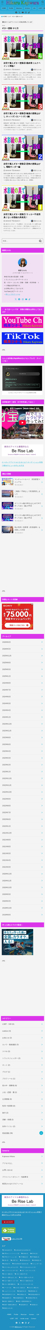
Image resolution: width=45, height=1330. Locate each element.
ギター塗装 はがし (10, 1277)
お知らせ (7, 1038)
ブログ (6, 1072)
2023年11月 (6, 731)
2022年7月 (6, 812)
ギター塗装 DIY (21, 1274)
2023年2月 (6, 765)
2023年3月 (6, 758)
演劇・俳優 (8, 1119)
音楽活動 (7, 1133)
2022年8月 (6, 806)
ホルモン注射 (20, 1287)
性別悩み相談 (35, 1294)
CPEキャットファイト (11, 1253)
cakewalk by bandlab (23, 1250)
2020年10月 (7, 887)
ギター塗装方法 (27, 1281)
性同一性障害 (8, 1106)
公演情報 (7, 1099)
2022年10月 (7, 792)
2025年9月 (6, 662)
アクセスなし (7, 1163)
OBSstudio (26, 1260)
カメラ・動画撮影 (10, 1044)
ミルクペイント (9, 1291)
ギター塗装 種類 (9, 1284)
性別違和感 (19, 1298)
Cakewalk (8, 1250)
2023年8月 (6, 737)
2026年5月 (6, 649)
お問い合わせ (7, 1170)
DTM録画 (35, 1257)
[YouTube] (23, 12)
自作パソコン (8, 1126)
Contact (33, 1318)
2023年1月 (6, 772)
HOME (4, 8)
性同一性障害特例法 (24, 1301)
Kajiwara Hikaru (8, 1156)
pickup (7, 1264)
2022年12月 (7, 778)
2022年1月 (6, 826)
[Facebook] (16, 12)
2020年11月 (6, 881)
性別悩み (22, 1294)
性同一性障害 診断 (10, 1304)
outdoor (6, 1031)
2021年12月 (7, 833)
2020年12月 (7, 874)
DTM (34, 1253)
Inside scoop (24, 1318)
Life (34, 8)
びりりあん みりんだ (11, 1267)
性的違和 (24, 1304)
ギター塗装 (8, 1274)
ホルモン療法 (34, 1287)
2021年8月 (6, 846)
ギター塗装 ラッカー (11, 1281)
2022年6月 (6, 819)
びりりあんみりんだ (28, 1267)
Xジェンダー (37, 1264)
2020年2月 (6, 901)
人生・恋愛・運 (9, 1092)
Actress (27, 8)
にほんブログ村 (16, 1239)
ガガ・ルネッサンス (28, 1270)
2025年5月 (6, 669)
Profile (11, 8)
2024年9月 (6, 683)
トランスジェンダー (11, 1058)
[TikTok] (29, 12)
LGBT (15, 1260)
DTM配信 (24, 1257)
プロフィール (8, 1079)
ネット (6, 1065)
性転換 (35, 1304)
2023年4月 (6, 751)
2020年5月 (6, 894)
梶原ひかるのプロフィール (12, 1184)
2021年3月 (6, 867)
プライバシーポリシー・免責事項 (15, 1177)
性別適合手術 (32, 1298)
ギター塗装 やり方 (27, 1277)
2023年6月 (6, 744)
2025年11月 (6, 656)
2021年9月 (6, 840)
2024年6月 (6, 697)
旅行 (5, 1113)
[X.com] (19, 12)
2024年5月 (6, 703)
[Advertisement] (22, 562)
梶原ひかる (8, 1308)
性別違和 (7, 1298)
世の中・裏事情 (9, 1085)
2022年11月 (6, 785)
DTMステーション (10, 1257)
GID (6, 1260)
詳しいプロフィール (13, 294)
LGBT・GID (8, 1024)
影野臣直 (33, 1291)
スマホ (6, 1051)
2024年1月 (6, 717)
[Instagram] (26, 12)
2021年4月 (6, 860)
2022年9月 (6, 799)
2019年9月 (6, 915)
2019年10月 (7, 908)
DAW (25, 1253)
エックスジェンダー (11, 1270)
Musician (19, 8)
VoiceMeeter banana (21, 1264)
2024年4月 (6, 710)
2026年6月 (6, 642)
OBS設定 (37, 1260)
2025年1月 (6, 676)
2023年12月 (7, 724)
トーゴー (7, 1287)
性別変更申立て (9, 1294)
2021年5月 (6, 853)
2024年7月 (6, 690)
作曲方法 (22, 1291)
